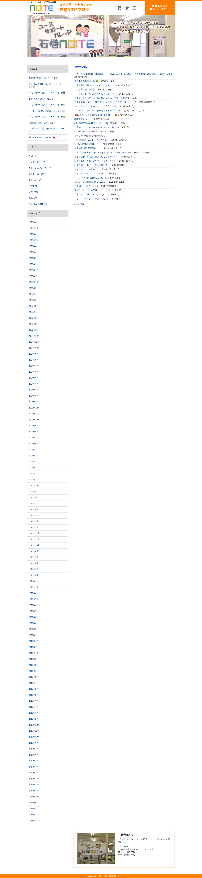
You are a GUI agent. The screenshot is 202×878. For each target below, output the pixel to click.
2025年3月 (34, 318)
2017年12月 (34, 725)
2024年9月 (34, 354)
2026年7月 (34, 228)
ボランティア (35, 180)
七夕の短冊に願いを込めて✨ (42, 99)
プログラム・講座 (37, 174)
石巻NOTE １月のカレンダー (87, 194)
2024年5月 (34, 378)
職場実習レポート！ (83, 119)
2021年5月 (34, 569)
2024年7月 (34, 366)
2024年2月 (34, 396)
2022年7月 (34, 503)
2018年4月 (34, 707)
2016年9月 (34, 802)
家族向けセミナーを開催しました (89, 190)
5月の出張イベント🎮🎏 (85, 131)
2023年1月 (34, 467)
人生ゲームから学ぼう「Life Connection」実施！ (97, 98)
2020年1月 (34, 635)
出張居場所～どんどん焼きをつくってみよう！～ (97, 157)
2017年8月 (34, 743)
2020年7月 (34, 599)
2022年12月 (34, 473)
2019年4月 (34, 683)
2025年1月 (34, 330)
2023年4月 (34, 449)
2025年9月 (34, 288)
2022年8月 (34, 497)
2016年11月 (34, 791)
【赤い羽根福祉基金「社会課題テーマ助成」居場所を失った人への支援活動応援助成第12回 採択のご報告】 (124, 74)
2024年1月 (34, 402)
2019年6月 (34, 671)
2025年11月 (34, 276)
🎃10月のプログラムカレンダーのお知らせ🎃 (95, 115)
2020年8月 (34, 593)
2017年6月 (34, 755)
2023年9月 (34, 425)
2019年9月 (34, 659)
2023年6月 (34, 443)
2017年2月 (34, 772)
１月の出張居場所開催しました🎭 (90, 148)
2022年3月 (34, 515)
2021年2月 (34, 587)
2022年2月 (34, 521)
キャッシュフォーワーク (40, 168)
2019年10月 (34, 653)
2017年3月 (34, 767)
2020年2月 (34, 629)
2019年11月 (34, 647)
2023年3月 (34, 455)
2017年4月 (34, 761)
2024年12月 (34, 336)
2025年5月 (34, 306)
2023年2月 (34, 461)
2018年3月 (34, 713)
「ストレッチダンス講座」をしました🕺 (47, 110)
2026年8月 (34, 222)
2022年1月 (34, 527)
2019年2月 (34, 689)
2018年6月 (34, 701)
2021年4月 (34, 575)
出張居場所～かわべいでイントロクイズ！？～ (96, 161)
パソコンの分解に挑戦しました (88, 178)
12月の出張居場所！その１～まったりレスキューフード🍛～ (102, 152)
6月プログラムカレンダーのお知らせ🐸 (47, 116)
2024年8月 (34, 360)
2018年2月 (34, 719)
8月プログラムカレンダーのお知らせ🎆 (47, 92)
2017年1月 (34, 779)
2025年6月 (34, 300)
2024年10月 (34, 348)
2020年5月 (34, 611)
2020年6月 (34, 605)
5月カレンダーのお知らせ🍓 (42, 137)
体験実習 (33, 186)
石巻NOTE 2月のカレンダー (87, 186)
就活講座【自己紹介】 (84, 89)
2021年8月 (34, 551)
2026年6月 (34, 234)
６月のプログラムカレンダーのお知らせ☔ (94, 127)
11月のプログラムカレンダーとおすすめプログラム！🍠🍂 (101, 110)
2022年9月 (34, 491)
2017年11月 (34, 731)
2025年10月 (34, 282)
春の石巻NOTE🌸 (82, 136)
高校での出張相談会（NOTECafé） (90, 182)
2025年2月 (34, 324)
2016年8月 (34, 808)
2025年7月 (34, 294)
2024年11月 (34, 342)
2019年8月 (34, 665)
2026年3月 (34, 252)
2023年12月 (34, 408)
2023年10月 (34, 420)
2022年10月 (34, 485)
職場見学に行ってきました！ (42, 122)
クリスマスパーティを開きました (89, 199)
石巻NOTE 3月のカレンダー (87, 173)
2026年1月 (34, 264)
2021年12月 (34, 533)
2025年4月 (34, 312)
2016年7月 (34, 814)
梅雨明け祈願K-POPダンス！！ (43, 78)
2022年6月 (34, 509)
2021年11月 (34, 539)
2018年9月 (34, 695)
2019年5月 (34, 677)
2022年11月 (34, 479)
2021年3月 (34, 581)
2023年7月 (34, 437)
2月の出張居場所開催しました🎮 (89, 144)
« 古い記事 (79, 204)
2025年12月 (34, 270)
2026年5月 (34, 240)
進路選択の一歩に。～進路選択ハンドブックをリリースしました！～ (106, 102)
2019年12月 (34, 641)
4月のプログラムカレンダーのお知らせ (92, 140)
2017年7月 (34, 749)
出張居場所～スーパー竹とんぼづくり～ (93, 165)
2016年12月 (34, 784)
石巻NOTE (33, 192)
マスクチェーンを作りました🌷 (89, 169)
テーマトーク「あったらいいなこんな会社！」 (96, 94)
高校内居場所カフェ (38, 204)
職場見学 (33, 198)
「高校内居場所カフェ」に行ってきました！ (95, 85)
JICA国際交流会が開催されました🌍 (91, 123)
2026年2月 (34, 258)
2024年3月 (34, 390)
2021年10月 (34, 545)
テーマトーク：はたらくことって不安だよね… (96, 106)
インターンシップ (37, 162)
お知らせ (33, 156)
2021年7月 (34, 557)
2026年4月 (34, 246)
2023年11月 (34, 413)
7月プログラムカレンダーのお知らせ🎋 (47, 104)
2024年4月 (34, 384)
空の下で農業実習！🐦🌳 (86, 81)
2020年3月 (34, 623)
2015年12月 (34, 820)
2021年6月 (34, 563)
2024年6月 (34, 372)
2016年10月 (34, 796)
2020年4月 (34, 617)
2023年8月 (34, 432)
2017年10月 (34, 737)
